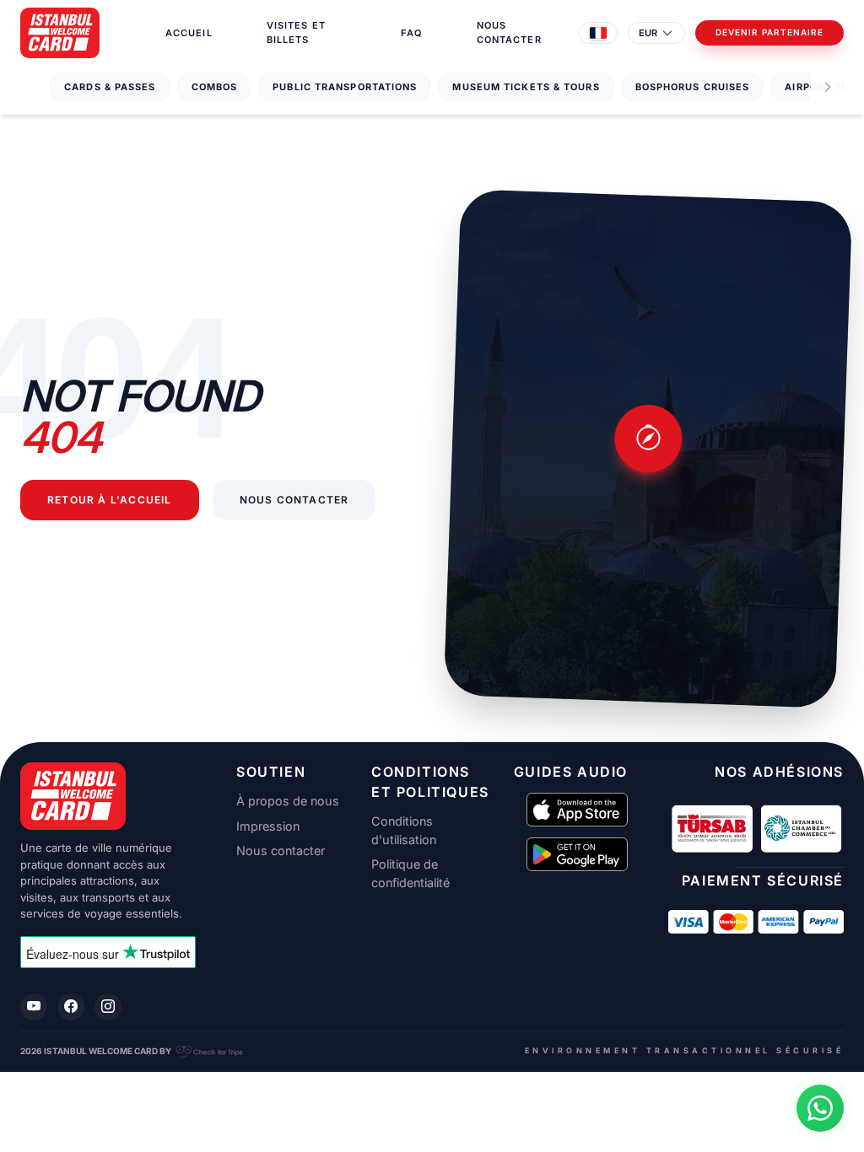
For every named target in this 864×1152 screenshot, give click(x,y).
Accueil (189, 33)
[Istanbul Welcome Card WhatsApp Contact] (820, 1108)
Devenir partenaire (770, 32)
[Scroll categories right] (828, 87)
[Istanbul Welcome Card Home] (108, 796)
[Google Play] (577, 854)
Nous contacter (509, 32)
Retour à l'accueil (109, 500)
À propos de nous (287, 801)
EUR (648, 33)
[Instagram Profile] (108, 1006)
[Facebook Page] (70, 1006)
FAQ (411, 33)
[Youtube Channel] (33, 1006)
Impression (268, 826)
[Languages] (598, 33)
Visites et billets (296, 32)
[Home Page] (60, 33)
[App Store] (577, 809)
